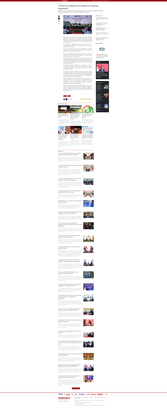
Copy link (59, 23)
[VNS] (81, 394)
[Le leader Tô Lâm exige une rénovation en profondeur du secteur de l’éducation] (88, 356)
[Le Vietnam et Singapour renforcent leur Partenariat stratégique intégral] (88, 249)
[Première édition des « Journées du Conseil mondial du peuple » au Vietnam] (88, 203)
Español (101, 0)
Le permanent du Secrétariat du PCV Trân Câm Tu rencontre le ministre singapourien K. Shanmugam (69, 260)
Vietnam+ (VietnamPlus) (65, 0)
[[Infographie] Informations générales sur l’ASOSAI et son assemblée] (88, 130)
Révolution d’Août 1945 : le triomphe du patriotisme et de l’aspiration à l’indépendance (101, 28)
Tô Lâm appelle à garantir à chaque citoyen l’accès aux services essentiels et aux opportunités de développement (69, 297)
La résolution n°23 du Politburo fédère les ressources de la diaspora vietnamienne (70, 320)
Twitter (59, 18)
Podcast (100, 82)
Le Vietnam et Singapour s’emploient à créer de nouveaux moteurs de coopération (68, 272)
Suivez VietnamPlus (83, 99)
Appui (92, 397)
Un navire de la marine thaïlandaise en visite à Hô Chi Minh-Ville (69, 331)
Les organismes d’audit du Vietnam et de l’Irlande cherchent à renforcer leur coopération (68, 376)
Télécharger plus (75, 388)
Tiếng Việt (93, 0)
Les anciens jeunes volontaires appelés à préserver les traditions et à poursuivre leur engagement (69, 212)
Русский (106, 0)
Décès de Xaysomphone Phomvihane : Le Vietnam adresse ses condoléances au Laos (102, 33)
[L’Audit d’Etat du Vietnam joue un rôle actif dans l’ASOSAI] (88, 109)
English (96, 0)
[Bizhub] (76, 394)
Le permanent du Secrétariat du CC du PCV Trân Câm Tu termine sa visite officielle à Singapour (69, 179)
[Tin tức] (68, 394)
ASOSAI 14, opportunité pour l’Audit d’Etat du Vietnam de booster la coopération (63, 137)
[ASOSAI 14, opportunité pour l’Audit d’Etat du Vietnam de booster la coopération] (64, 130)
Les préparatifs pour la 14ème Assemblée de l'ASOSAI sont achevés (74, 136)
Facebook (59, 16)
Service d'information (103, 397)
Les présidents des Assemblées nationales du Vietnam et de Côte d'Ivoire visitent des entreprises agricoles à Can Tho (70, 342)
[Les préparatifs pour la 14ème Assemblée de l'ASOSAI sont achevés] (76, 130)
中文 (103, 0)
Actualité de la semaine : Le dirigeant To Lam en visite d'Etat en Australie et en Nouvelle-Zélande (100, 97)
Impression (59, 21)
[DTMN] (94, 394)
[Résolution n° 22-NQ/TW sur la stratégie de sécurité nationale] (102, 49)
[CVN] (88, 394)
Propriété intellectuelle (78, 397)
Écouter (99, 90)
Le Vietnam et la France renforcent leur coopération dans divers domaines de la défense (69, 236)
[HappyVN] (106, 394)
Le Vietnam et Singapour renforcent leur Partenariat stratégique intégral (69, 247)
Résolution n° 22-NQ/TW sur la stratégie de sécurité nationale (102, 56)
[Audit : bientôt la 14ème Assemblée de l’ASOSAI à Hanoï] (64, 109)
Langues (95, 397)
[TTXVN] (60, 394)
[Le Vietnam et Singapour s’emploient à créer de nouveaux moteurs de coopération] (88, 274)
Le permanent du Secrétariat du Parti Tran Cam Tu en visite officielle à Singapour (102, 75)
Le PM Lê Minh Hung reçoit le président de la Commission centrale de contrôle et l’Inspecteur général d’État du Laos (70, 224)
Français (99, 0)
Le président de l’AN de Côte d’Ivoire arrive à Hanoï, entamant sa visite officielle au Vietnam (101, 23)
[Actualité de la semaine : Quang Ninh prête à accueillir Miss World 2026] (106, 106)
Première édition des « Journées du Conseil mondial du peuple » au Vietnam (70, 201)
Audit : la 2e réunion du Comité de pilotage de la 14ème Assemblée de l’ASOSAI (75, 116)
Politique (60, 3)
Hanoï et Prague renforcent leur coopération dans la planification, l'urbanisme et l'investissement (69, 365)
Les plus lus (99, 15)
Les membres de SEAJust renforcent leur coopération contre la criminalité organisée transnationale (69, 154)
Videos (99, 62)
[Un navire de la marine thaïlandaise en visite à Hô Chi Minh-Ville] (88, 333)
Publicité (76, 398)
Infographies (100, 43)
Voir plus (61, 151)
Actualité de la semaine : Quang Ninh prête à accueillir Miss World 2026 (100, 106)
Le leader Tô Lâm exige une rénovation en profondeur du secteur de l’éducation (70, 354)
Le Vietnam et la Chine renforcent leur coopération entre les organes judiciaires (70, 166)
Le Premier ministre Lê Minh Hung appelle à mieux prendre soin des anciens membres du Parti (69, 309)
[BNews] (72, 394)
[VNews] (64, 394)
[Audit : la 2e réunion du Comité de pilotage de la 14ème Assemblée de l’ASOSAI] (76, 109)
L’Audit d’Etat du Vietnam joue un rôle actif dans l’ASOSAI (87, 116)
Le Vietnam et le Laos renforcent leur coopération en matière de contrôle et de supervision (69, 191)
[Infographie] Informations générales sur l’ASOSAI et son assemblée (87, 136)
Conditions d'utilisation (85, 397)
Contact (79, 398)
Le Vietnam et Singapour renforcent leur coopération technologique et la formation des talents (69, 284)
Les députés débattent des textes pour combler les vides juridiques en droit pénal (102, 18)
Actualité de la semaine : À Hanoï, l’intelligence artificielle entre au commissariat (100, 87)
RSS (89, 397)
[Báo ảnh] (100, 394)
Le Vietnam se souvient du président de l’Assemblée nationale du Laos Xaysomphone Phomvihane (102, 38)
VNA (98, 397)
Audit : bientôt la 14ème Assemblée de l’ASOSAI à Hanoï (63, 116)
